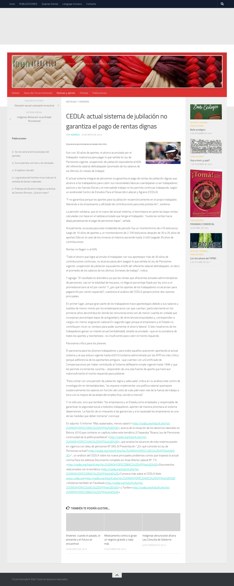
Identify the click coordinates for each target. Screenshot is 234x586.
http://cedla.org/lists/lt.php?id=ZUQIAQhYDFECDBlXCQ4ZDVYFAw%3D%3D (112, 464)
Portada (84, 92)
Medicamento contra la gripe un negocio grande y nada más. (120, 539)
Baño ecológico (198, 129)
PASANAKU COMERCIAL (202, 224)
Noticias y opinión (66, 92)
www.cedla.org (75, 478)
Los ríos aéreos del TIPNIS (203, 258)
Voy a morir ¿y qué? (200, 160)
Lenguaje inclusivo (72, 3)
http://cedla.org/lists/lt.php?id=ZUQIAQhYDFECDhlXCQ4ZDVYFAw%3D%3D (130, 478)
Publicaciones (99, 92)
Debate (15, 92)
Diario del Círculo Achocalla (38, 92)
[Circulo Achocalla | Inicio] (34, 63)
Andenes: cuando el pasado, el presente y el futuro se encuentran (83, 539)
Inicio (12, 3)
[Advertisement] (117, 22)
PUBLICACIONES (28, 3)
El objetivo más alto (24, 170)
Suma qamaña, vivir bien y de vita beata (34, 163)
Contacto (91, 3)
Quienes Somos (50, 3)
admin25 (75, 134)
